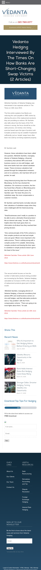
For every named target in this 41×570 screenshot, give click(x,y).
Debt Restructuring (26, 472)
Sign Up (9, 548)
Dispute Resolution (26, 490)
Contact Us (10, 487)
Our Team (10, 482)
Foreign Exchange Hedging (25, 499)
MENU (8, 3)
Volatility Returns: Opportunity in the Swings (24, 357)
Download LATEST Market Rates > (20, 27)
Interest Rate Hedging (26, 508)
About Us (10, 471)
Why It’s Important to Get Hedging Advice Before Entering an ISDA (26, 343)
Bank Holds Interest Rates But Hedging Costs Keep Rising (24, 371)
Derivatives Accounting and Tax (26, 481)
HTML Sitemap (24, 568)
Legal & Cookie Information (11, 568)
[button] (4, 2)
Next (6, 440)
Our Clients (10, 476)
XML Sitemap (34, 568)
